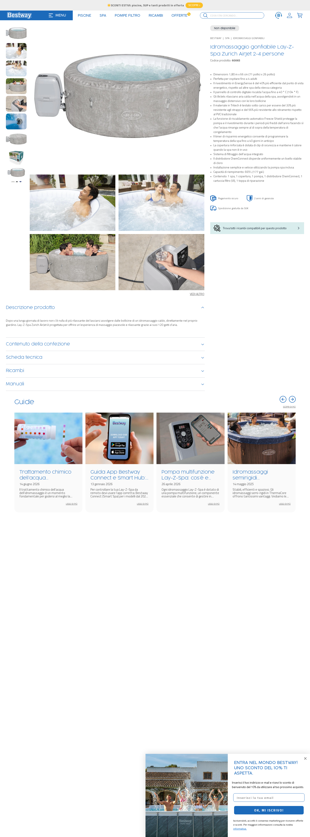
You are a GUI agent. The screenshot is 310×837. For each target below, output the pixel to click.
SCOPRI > (194, 5)
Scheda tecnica (24, 357)
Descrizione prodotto (30, 308)
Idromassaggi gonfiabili (248, 38)
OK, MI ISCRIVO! (269, 810)
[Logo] (19, 15)
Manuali (15, 384)
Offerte (180, 16)
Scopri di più (289, 406)
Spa (227, 38)
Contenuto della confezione (38, 344)
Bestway (215, 38)
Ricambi (15, 371)
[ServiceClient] (278, 15)
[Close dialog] (305, 758)
